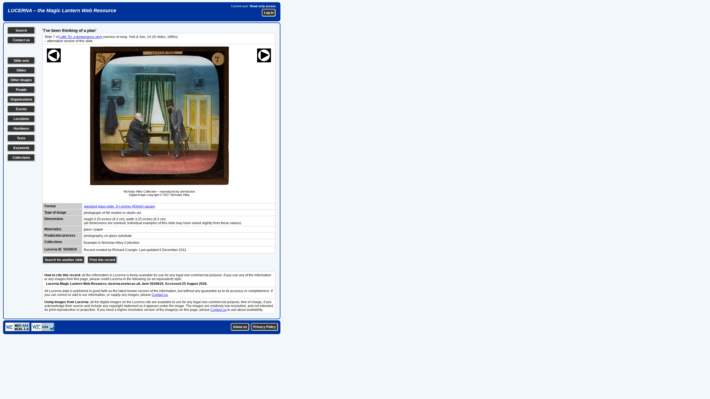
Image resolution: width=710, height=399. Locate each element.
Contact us (21, 40)
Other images (21, 80)
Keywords (21, 148)
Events (21, 109)
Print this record (102, 260)
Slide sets (21, 61)
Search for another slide (64, 260)
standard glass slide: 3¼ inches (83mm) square (119, 206)
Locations (21, 119)
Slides (21, 70)
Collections (21, 158)
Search (21, 30)
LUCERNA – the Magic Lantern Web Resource (62, 10)
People (21, 90)
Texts (21, 138)
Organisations (21, 99)
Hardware (21, 129)
